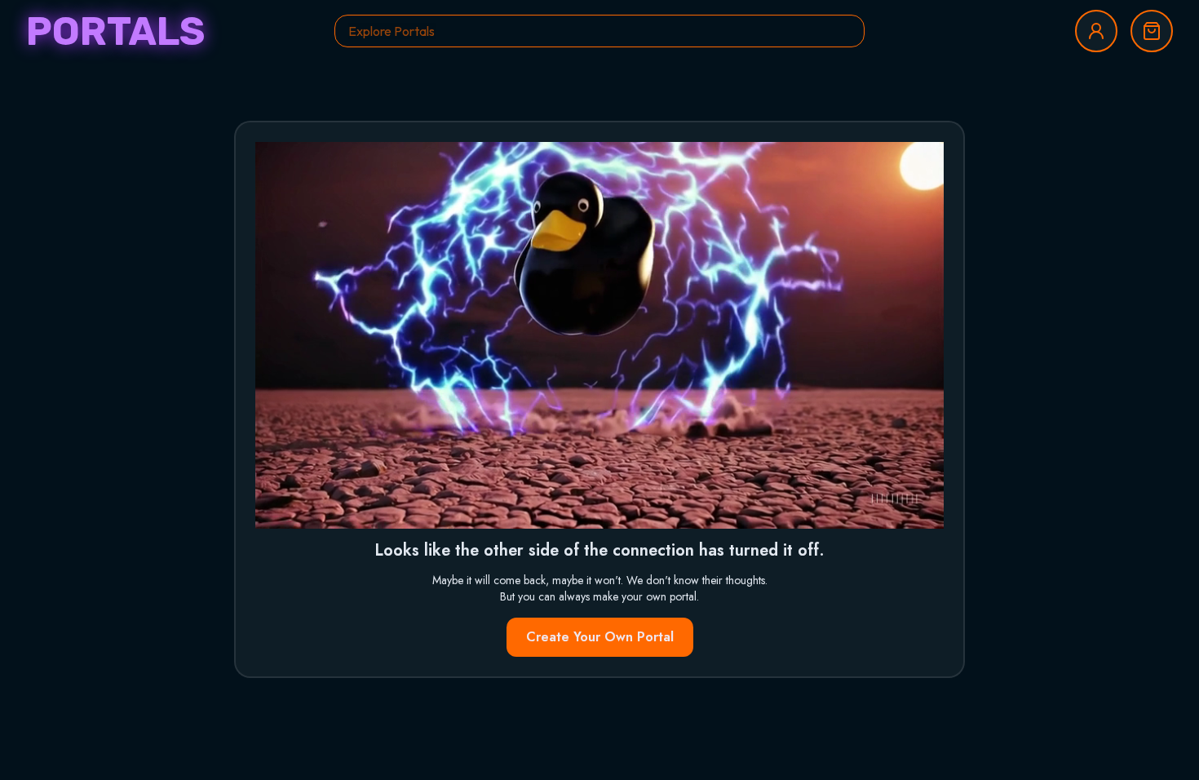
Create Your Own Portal (600, 636)
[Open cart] (1151, 31)
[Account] (1096, 31)
